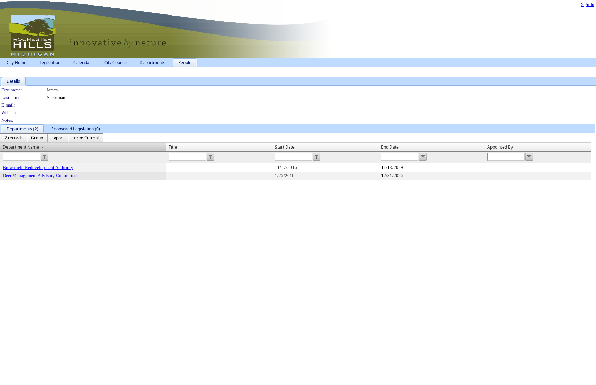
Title (173, 147)
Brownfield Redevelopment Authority (38, 167)
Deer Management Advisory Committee (40, 175)
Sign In (587, 4)
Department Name (21, 147)
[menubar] (51, 137)
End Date (390, 147)
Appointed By (500, 147)
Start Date (285, 147)
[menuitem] (13, 138)
